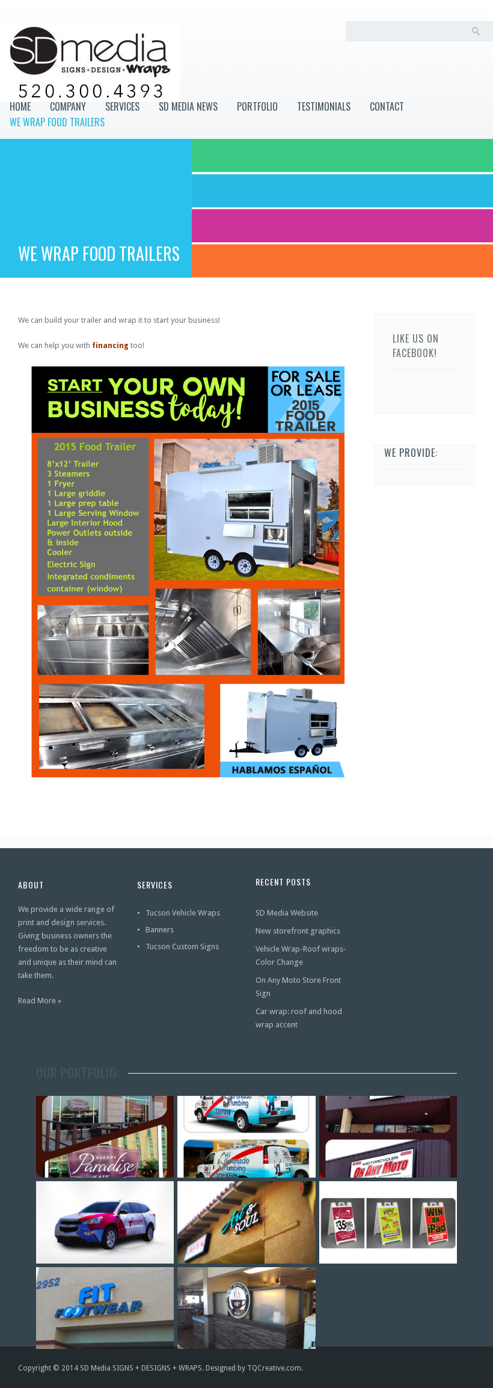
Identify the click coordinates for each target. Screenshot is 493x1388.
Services (122, 106)
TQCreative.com (274, 1368)
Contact (387, 106)
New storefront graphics (298, 930)
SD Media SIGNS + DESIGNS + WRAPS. (142, 1368)
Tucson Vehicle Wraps (182, 912)
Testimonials (324, 106)
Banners (159, 929)
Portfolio (257, 106)
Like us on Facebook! (416, 345)
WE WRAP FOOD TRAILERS (57, 122)
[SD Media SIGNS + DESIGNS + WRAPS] (90, 63)
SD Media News (188, 106)
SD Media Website (287, 912)
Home (20, 106)
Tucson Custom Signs (182, 946)
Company (68, 106)
